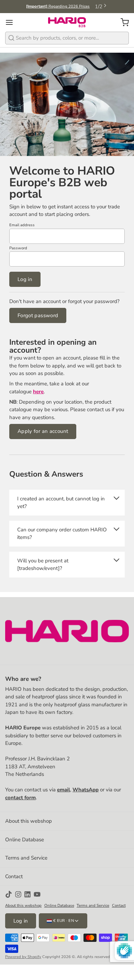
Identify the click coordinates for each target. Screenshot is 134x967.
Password (18, 248)
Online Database (24, 839)
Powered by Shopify (23, 956)
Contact (14, 876)
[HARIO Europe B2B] (67, 22)
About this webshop (28, 821)
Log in (25, 279)
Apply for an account (43, 431)
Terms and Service (26, 857)
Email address (22, 225)
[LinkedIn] (27, 894)
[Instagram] (18, 894)
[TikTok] (8, 894)
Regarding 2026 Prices (58, 6)
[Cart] (122, 22)
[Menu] (12, 22)
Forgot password (38, 315)
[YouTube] (37, 894)
